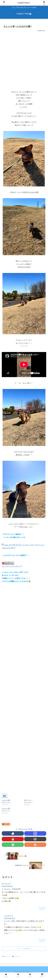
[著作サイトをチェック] (13, 833)
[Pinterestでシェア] (19, 724)
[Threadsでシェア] (19, 718)
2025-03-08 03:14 (7, 886)
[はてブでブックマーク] (40, 718)
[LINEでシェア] (8, 724)
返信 (43, 908)
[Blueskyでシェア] (29, 712)
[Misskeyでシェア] (40, 712)
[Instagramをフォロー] (35, 833)
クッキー (7, 824)
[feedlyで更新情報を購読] (13, 844)
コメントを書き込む (24, 948)
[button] (43, 544)
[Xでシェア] (8, 712)
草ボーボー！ (28, 800)
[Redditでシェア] (29, 718)
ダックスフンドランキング (11, 566)
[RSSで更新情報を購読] (35, 844)
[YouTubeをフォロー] (13, 839)
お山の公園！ (6, 800)
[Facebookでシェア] (8, 718)
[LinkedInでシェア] (29, 724)
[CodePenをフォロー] (35, 839)
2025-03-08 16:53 (9, 918)
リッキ (6, 916)
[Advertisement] (24, 57)
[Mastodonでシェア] (19, 712)
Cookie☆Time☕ (24, 3)
